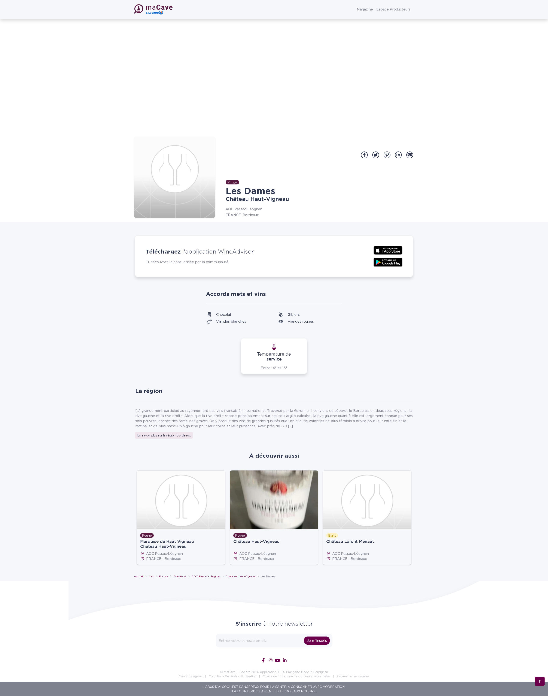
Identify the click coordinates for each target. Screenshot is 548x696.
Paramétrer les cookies (353, 676)
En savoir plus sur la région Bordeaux (164, 435)
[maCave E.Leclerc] (153, 9)
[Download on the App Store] (388, 250)
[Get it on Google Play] (388, 262)
